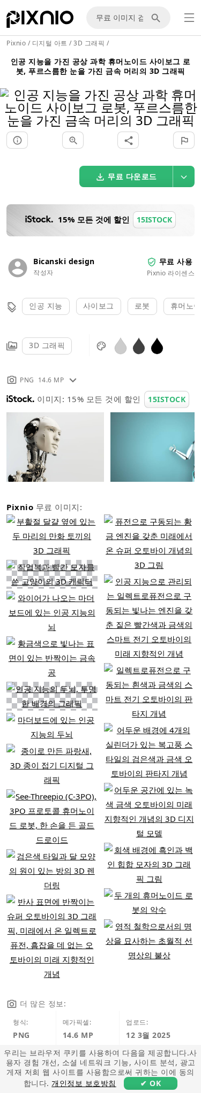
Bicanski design (64, 261)
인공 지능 (46, 306)
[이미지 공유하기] (128, 140)
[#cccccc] (121, 345)
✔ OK (150, 1083)
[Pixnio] (39, 21)
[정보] (17, 140)
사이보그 (98, 306)
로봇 (142, 306)
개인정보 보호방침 (83, 1083)
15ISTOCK (166, 399)
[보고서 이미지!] (184, 140)
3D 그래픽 (47, 345)
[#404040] (139, 345)
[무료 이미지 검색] (157, 17)
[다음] (189, 94)
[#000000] (157, 345)
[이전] (12, 94)
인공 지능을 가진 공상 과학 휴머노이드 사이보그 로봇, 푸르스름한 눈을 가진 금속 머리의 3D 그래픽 (101, 66)
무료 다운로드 (132, 176)
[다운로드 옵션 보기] (184, 176)
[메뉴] (189, 17)
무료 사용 (176, 261)
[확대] (73, 140)
